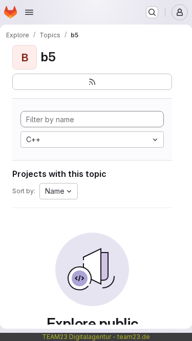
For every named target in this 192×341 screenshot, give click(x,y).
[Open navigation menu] (29, 12)
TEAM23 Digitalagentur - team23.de (96, 336)
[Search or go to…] (152, 12)
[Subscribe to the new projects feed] (92, 82)
